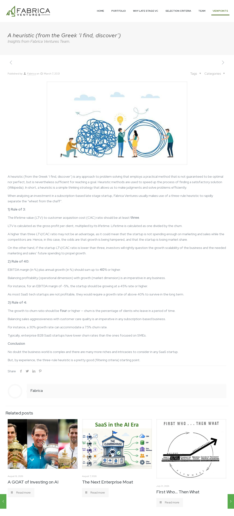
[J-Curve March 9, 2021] (231, 501)
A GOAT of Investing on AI (33, 482)
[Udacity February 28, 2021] (3, 501)
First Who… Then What (177, 492)
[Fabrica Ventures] (28, 11)
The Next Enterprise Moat (107, 482)
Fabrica (31, 73)
